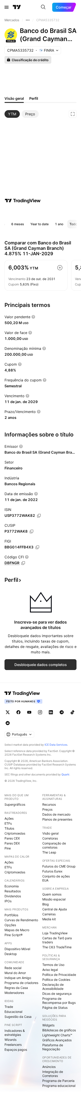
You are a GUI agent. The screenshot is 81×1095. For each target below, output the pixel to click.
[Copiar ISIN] (39, 516)
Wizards (10, 1040)
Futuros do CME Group (59, 866)
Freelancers (13, 1044)
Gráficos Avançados (57, 1040)
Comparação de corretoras (54, 845)
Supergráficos (14, 804)
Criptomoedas (14, 833)
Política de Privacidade (59, 975)
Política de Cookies (56, 979)
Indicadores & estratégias (14, 1033)
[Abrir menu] (6, 7)
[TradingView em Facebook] (18, 712)
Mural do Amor (15, 973)
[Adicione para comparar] (60, 267)
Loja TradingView (55, 933)
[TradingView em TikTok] (72, 712)
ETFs (8, 823)
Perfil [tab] (33, 98)
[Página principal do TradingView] (17, 7)
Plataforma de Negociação (52, 1047)
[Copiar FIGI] (37, 547)
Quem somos (51, 894)
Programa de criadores (21, 983)
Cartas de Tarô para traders (57, 940)
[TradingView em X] (7, 712)
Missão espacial (53, 899)
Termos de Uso (53, 965)
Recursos (49, 804)
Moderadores (14, 993)
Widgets (48, 1025)
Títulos (9, 828)
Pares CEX (12, 838)
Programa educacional (58, 1086)
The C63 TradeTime (57, 947)
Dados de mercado (56, 814)
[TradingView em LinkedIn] (51, 712)
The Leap (49, 852)
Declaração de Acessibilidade (53, 987)
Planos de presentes (57, 819)
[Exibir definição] (33, 317)
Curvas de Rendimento (21, 920)
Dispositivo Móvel (17, 949)
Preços (47, 809)
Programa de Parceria (58, 1081)
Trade (8, 1007)
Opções (10, 925)
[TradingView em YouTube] (29, 712)
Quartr (65, 774)
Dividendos (12, 896)
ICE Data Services (56, 744)
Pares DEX (12, 843)
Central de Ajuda (54, 909)
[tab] (12, 114)
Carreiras (49, 914)
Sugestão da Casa (18, 1016)
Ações (9, 818)
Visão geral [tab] (14, 98)
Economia (11, 886)
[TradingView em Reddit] (7, 723)
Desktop (10, 954)
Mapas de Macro (16, 930)
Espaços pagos (15, 1049)
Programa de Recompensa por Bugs (59, 1001)
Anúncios (49, 1067)
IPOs (7, 901)
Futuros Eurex (52, 871)
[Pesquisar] (43, 7)
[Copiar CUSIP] (31, 531)
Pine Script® (13, 935)
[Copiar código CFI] (23, 563)
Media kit (49, 919)
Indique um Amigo (17, 978)
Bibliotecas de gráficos (59, 1030)
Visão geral (50, 833)
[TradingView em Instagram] (40, 712)
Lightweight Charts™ (57, 1035)
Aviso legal (50, 970)
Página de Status (55, 1007)
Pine (7, 848)
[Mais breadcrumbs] (28, 20)
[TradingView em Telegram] (61, 712)
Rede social (12, 968)
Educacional (13, 1012)
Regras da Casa (16, 988)
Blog (45, 904)
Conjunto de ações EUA (56, 878)
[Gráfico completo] (72, 114)
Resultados (12, 891)
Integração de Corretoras (52, 1074)
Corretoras (50, 838)
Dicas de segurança (57, 993)
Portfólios (11, 915)
